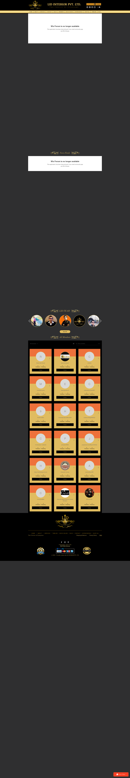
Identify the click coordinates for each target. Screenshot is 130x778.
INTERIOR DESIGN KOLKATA (42, 537)
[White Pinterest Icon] (68, 542)
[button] (99, 7)
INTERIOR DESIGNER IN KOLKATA (86, 537)
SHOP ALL (96, 533)
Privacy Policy (93, 535)
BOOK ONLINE (64, 533)
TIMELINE (55, 533)
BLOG (71, 533)
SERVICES (47, 533)
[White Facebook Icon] (61, 542)
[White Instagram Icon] (65, 542)
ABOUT (40, 533)
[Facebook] (92, 7)
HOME (33, 533)
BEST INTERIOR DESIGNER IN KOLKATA (63, 537)
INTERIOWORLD (86, 533)
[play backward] (29, 320)
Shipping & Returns (81, 535)
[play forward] (100, 320)
